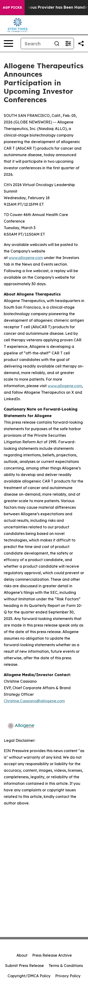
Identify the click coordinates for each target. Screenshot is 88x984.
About (21, 955)
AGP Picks (12, 7)
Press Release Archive (52, 955)
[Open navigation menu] (8, 43)
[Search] (56, 43)
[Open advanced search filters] (68, 43)
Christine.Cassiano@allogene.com (34, 701)
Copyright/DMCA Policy (29, 975)
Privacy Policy (67, 975)
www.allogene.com (26, 257)
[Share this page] (81, 43)
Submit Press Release (24, 965)
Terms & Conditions (66, 965)
